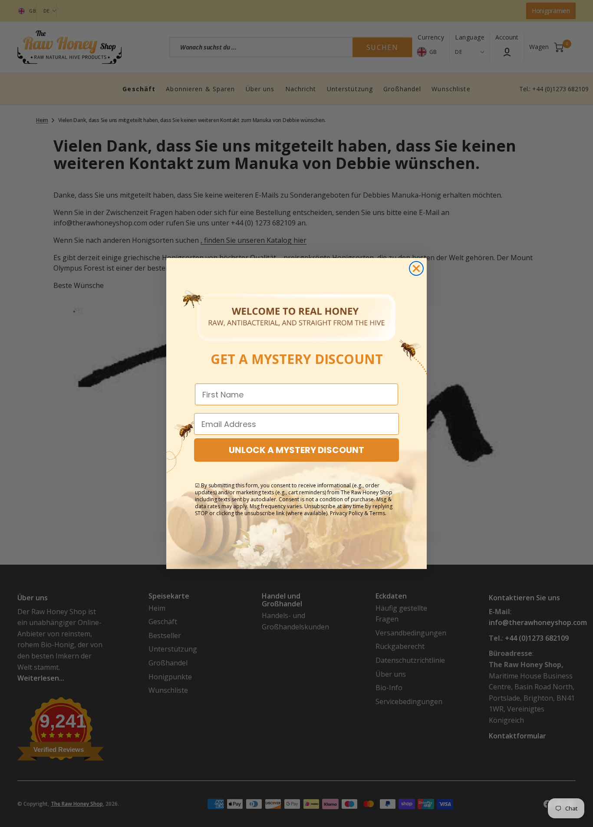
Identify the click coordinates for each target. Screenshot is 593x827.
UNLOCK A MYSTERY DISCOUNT (296, 450)
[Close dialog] (416, 268)
